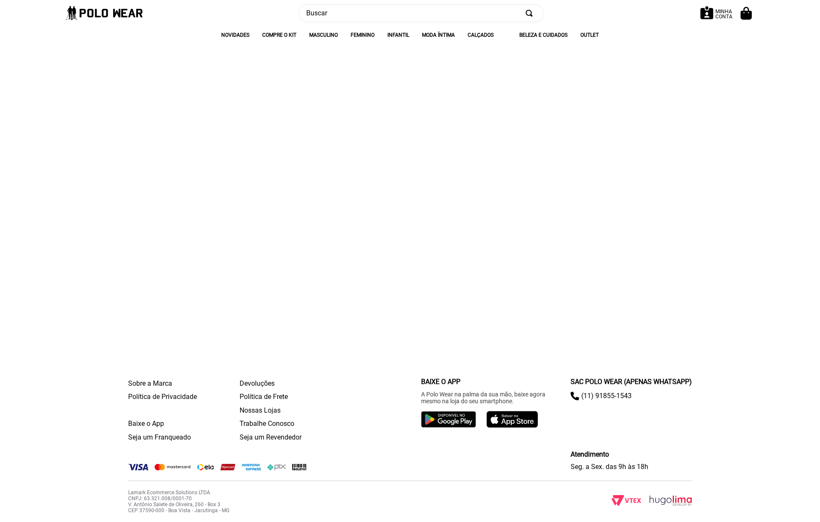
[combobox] (421, 13)
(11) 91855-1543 (606, 396)
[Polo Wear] (104, 13)
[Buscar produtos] (531, 13)
